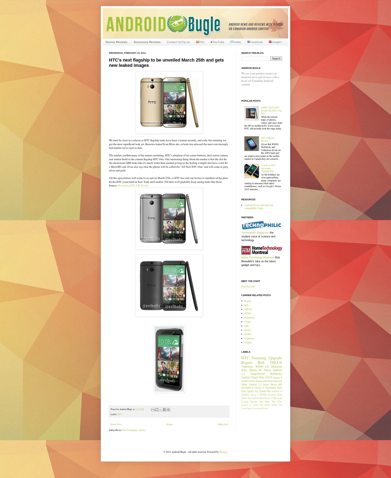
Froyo (266, 384)
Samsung (259, 357)
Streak (260, 408)
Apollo (256, 405)
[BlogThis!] (157, 410)
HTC (120, 414)
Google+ (276, 42)
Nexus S (259, 387)
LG (267, 366)
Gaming (244, 401)
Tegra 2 (254, 394)
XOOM (263, 394)
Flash (279, 394)
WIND (247, 313)
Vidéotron (249, 338)
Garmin (267, 405)
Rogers (247, 300)
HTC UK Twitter (139, 185)
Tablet (244, 384)
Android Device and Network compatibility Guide (258, 206)
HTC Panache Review (268, 139)
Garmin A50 (276, 405)
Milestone (277, 398)
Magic (250, 408)
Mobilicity (249, 317)
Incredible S (247, 387)
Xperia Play (265, 391)
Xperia (253, 370)
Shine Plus (270, 401)
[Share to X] (161, 410)
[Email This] (153, 410)
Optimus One (256, 401)
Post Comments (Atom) (133, 430)
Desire (252, 380)
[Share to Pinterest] (168, 410)
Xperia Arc (252, 391)
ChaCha (255, 398)
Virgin (247, 321)
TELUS (248, 309)
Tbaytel (248, 342)
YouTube (218, 42)
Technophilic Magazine (254, 232)
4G (260, 370)
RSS (201, 42)
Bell (246, 305)
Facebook (256, 42)
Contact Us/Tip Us (178, 42)
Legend (244, 408)
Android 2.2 (255, 384)
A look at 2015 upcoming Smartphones (268, 168)
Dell (261, 405)
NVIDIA (245, 394)
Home (169, 424)
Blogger (223, 451)
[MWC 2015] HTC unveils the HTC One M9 (271, 110)
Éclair (265, 408)
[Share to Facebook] (165, 410)
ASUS (268, 377)
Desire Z (268, 398)
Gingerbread (257, 374)
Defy (261, 398)
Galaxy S (277, 377)
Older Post (223, 424)
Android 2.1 (246, 405)
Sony (244, 370)
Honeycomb (261, 380)
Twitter (237, 42)
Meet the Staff (248, 286)
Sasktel (247, 334)
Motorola (276, 366)
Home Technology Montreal (257, 257)
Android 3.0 (276, 391)
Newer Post (115, 424)
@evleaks (123, 185)
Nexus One (246, 398)
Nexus (267, 370)
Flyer (243, 391)
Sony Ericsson (275, 380)
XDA (279, 401)
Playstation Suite (273, 387)
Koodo (247, 330)
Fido (246, 325)
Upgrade (275, 357)
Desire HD (276, 384)
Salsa (255, 408)
